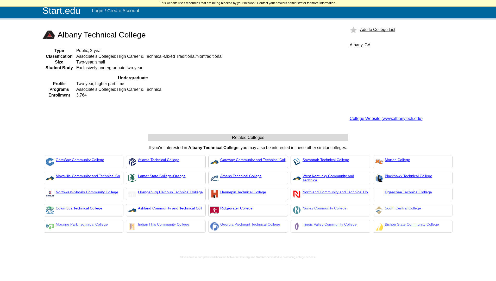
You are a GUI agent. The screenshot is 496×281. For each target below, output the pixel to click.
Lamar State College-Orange (162, 176)
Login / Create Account (115, 10)
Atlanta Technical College (158, 160)
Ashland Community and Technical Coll (170, 208)
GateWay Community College (80, 160)
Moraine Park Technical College (82, 224)
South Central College (403, 208)
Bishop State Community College (412, 224)
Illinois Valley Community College (330, 224)
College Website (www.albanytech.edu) (386, 118)
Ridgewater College (236, 208)
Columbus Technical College (79, 208)
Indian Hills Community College (163, 224)
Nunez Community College (325, 208)
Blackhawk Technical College (408, 176)
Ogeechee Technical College (408, 192)
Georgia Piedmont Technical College (250, 224)
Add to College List (377, 29)
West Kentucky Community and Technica (328, 178)
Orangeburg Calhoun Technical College (170, 192)
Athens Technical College (241, 176)
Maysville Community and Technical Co (88, 176)
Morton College (397, 160)
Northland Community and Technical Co (335, 192)
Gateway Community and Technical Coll (253, 160)
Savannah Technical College (326, 160)
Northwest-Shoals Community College (87, 192)
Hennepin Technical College (243, 192)
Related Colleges (248, 137)
